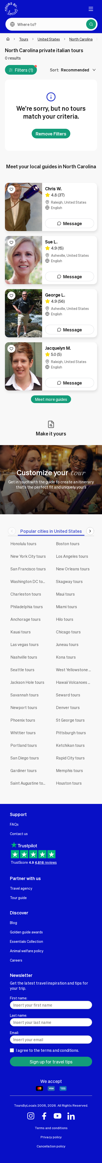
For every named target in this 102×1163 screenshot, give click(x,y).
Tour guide (18, 897)
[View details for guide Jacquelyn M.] (51, 366)
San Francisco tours (28, 568)
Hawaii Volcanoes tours (75, 682)
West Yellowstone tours (75, 669)
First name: (18, 998)
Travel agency (21, 888)
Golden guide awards (26, 932)
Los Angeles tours (72, 556)
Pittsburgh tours (71, 732)
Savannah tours (24, 694)
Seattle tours (22, 669)
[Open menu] (91, 9)
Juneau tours (67, 644)
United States (49, 39)
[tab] (51, 531)
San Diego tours (24, 757)
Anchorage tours (25, 619)
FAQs (14, 824)
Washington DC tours (29, 581)
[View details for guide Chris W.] (51, 207)
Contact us (19, 833)
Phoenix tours (22, 720)
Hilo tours (64, 619)
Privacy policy (51, 1137)
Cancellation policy (51, 1146)
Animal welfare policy (26, 950)
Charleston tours (25, 594)
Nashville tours (23, 657)
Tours (23, 39)
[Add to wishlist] (11, 189)
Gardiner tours (23, 770)
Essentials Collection (26, 941)
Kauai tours (20, 631)
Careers (16, 960)
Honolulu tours (23, 543)
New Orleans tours (73, 568)
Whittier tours (23, 732)
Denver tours (68, 707)
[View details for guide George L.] (51, 313)
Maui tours (65, 594)
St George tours (70, 720)
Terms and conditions (51, 1128)
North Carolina (81, 39)
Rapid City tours (70, 757)
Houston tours (69, 783)
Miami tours (66, 606)
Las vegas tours (24, 644)
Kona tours (66, 657)
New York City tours (28, 556)
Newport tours (23, 707)
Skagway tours (69, 581)
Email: (14, 1032)
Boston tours (67, 543)
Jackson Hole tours (27, 682)
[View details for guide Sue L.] (51, 260)
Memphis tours (69, 770)
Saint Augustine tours (29, 783)
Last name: (18, 1015)
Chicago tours (68, 631)
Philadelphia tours (26, 606)
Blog (13, 922)
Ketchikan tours (70, 745)
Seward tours (68, 694)
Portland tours (23, 745)
